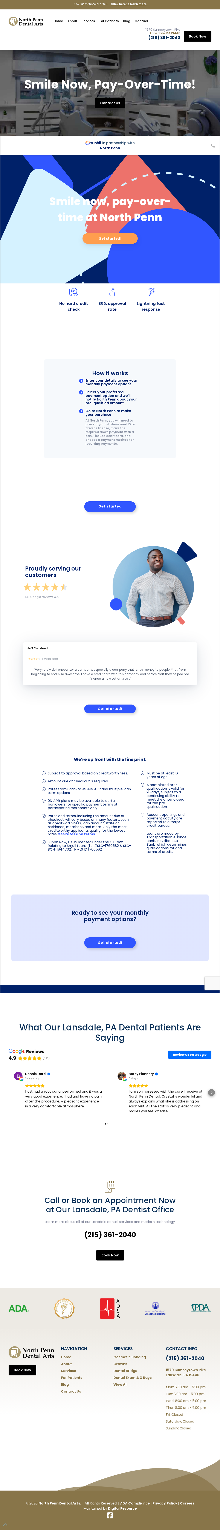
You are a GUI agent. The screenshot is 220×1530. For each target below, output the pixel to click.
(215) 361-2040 (164, 37)
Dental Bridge (125, 1370)
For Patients (109, 21)
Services (88, 21)
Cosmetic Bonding (129, 1357)
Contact (141, 21)
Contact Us (110, 103)
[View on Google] (18, 1076)
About (72, 21)
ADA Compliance (135, 1503)
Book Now (197, 36)
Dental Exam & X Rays (132, 1377)
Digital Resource (122, 1508)
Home (58, 21)
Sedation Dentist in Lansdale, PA (110, 4)
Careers (187, 1503)
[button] (88, 21)
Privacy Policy (165, 1503)
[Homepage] (31, 1352)
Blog (126, 21)
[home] (26, 21)
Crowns (120, 1363)
